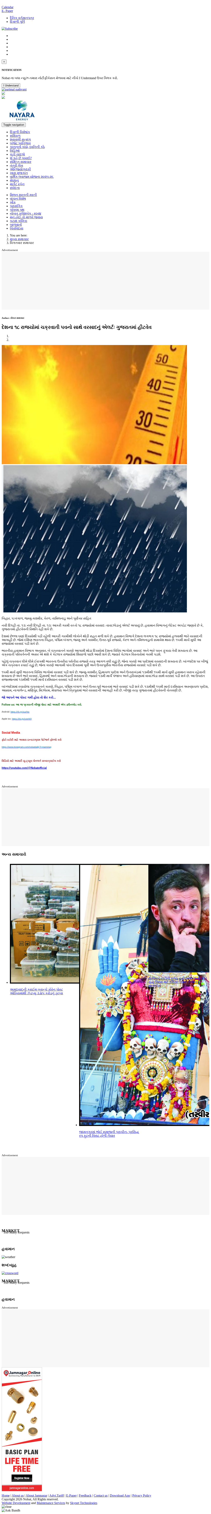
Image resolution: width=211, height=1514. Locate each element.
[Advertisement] (106, 281)
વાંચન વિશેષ (18, 198)
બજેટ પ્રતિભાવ (20, 143)
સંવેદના (15, 188)
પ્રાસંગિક (16, 206)
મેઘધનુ (14, 180)
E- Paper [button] (7, 11)
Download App (120, 1495)
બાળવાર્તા (16, 224)
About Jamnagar (36, 1495)
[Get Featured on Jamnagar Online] (22, 1490)
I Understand (11, 85)
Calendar (7, 7)
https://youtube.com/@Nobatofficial (24, 767)
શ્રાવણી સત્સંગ (20, 139)
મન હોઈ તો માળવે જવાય (26, 217)
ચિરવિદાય (16, 228)
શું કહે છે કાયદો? (21, 158)
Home (6, 1495)
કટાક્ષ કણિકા (18, 221)
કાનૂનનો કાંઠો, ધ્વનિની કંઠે (27, 147)
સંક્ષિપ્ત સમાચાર (20, 162)
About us (18, 1495)
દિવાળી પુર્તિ (17, 21)
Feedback (85, 1495)
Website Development (16, 1503)
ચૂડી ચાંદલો (17, 154)
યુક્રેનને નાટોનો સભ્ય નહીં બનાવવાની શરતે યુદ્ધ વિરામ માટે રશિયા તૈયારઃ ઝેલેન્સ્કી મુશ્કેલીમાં (177, 982)
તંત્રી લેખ (16, 165)
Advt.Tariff (56, 1495)
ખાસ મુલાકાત (19, 173)
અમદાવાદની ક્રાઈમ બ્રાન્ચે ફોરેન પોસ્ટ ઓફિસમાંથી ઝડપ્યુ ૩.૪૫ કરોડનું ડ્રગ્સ (36, 991)
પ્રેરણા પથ (17, 209)
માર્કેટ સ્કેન (17, 184)
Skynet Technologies (83, 1503)
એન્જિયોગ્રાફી (20, 169)
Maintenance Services (51, 1503)
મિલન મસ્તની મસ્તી (23, 195)
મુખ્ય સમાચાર (19, 239)
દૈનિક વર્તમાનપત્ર (22, 18)
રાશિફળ (15, 135)
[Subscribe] (10, 28)
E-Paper (71, 1495)
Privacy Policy (141, 1495)
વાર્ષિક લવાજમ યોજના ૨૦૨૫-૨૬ (32, 176)
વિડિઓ (15, 150)
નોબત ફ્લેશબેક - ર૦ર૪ (25, 213)
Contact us (101, 1495)
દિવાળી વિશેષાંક (20, 132)
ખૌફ (13, 202)
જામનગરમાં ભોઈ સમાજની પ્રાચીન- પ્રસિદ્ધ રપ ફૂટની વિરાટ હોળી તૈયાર (109, 1133)
